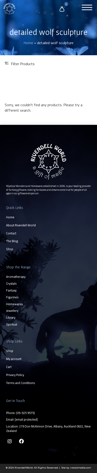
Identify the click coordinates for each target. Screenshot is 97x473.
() (25, 413)
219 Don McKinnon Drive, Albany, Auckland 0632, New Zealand (48, 428)
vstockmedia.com (80, 467)
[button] (85, 8)
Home (28, 42)
